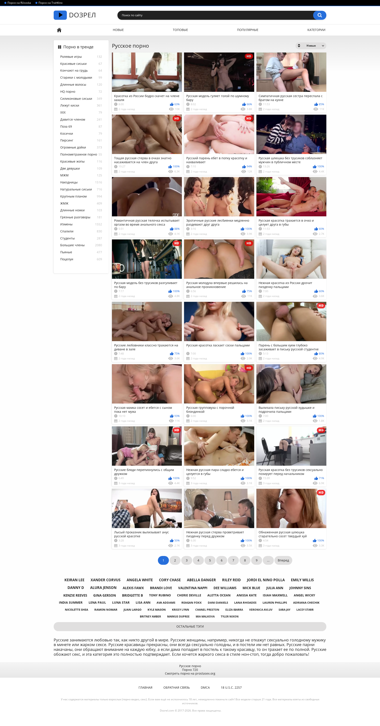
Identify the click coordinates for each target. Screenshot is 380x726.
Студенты (81, 238)
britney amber (150, 616)
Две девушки (81, 168)
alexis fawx (133, 588)
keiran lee (74, 580)
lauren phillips (275, 603)
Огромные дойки (81, 147)
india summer (70, 602)
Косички (81, 134)
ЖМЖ (81, 203)
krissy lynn (180, 610)
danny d (76, 587)
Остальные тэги (190, 626)
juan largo (132, 610)
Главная (59, 30)
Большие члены (81, 245)
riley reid (231, 580)
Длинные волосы (81, 85)
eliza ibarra (234, 610)
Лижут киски (81, 105)
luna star (121, 602)
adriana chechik (306, 603)
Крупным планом (81, 196)
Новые (118, 30)
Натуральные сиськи (81, 189)
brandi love (161, 588)
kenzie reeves (75, 595)
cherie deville (189, 595)
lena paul (97, 602)
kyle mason (157, 610)
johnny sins (300, 588)
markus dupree (178, 616)
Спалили (81, 231)
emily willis (302, 580)
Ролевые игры (81, 57)
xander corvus (106, 580)
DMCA (205, 687)
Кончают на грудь (81, 70)
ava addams (166, 603)
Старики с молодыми (81, 78)
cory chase (170, 580)
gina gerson (104, 595)
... (268, 560)
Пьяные (81, 252)
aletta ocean (218, 595)
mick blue (251, 588)
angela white (140, 580)
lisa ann (143, 602)
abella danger (201, 580)
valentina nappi (192, 588)
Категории (316, 30)
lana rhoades (245, 603)
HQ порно (81, 92)
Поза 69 (81, 127)
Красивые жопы (81, 161)
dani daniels (218, 603)
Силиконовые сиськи (81, 99)
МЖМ (81, 175)
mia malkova (205, 616)
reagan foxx (191, 603)
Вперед (283, 560)
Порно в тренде (78, 47)
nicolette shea (76, 610)
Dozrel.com (167, 710)
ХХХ (81, 112)
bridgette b (132, 595)
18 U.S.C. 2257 (231, 687)
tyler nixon (230, 616)
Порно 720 (190, 670)
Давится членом (81, 119)
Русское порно (190, 666)
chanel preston (207, 610)
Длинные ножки (81, 210)
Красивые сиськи (81, 64)
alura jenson (103, 587)
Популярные (247, 30)
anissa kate (247, 595)
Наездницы (81, 182)
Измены (81, 224)
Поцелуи (81, 259)
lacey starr (305, 610)
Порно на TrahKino (50, 2)
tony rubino (160, 595)
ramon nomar (105, 610)
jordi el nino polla (266, 580)
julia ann (274, 588)
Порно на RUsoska (19, 2)
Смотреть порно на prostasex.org (190, 673)
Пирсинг (81, 140)
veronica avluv (260, 610)
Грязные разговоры (81, 217)
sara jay (284, 610)
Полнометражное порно (81, 154)
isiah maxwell (275, 595)
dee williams (225, 588)
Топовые (180, 30)
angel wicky (304, 595)
